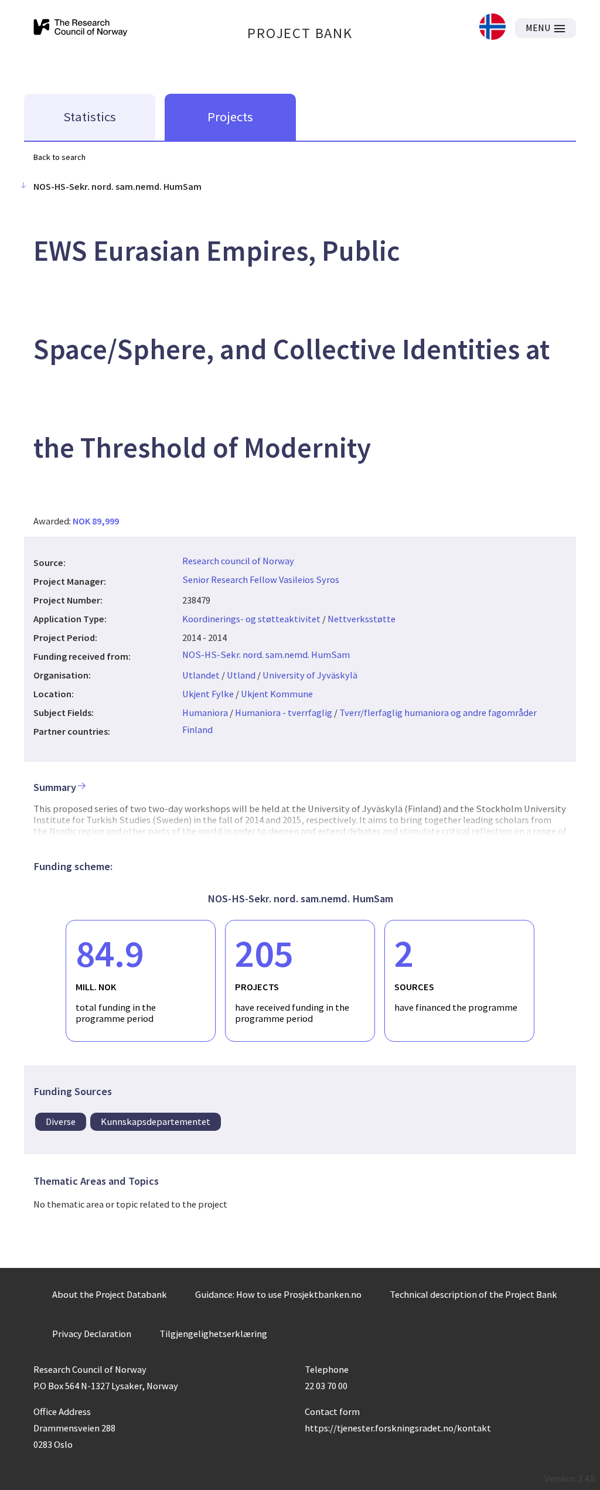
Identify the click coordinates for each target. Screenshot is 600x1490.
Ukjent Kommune (277, 694)
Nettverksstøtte (362, 619)
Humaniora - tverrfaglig (283, 712)
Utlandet (201, 675)
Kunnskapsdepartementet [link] (155, 1121)
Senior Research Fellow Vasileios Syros (260, 579)
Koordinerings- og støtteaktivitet (251, 619)
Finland (197, 729)
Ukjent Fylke (208, 694)
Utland (241, 675)
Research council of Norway (238, 561)
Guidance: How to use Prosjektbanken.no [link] (278, 1294)
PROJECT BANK (300, 33)
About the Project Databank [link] (109, 1294)
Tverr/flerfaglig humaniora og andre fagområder (438, 712)
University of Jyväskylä (309, 675)
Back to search (59, 157)
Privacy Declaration (91, 1333)
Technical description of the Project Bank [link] (473, 1294)
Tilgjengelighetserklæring (213, 1333)
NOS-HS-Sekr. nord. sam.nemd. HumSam (266, 654)
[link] (492, 27)
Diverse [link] (61, 1121)
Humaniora (205, 712)
